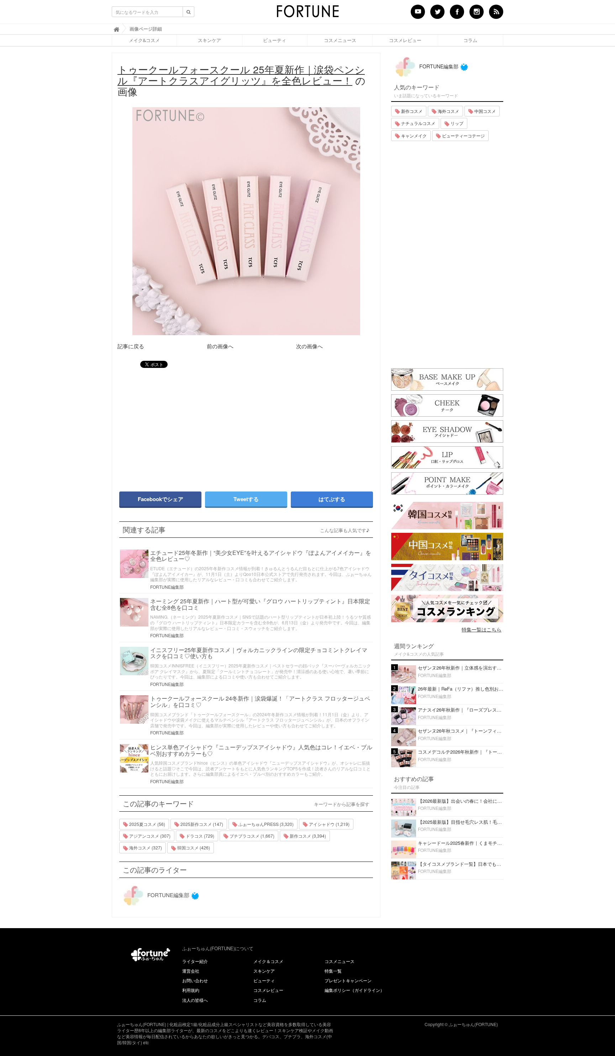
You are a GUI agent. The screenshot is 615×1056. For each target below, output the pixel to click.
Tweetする (246, 499)
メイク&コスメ (144, 40)
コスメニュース (340, 40)
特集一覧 (333, 971)
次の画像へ (309, 346)
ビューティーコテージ (463, 135)
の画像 (241, 80)
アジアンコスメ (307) (149, 836)
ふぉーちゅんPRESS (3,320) (265, 824)
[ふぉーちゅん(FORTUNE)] (307, 13)
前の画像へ (220, 346)
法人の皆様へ (195, 1000)
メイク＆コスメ (268, 961)
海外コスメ (448, 111)
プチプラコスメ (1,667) (251, 836)
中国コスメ (484, 111)
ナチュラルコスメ (417, 123)
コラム (470, 40)
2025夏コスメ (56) (146, 824)
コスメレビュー (405, 40)
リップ (456, 123)
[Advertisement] (179, 426)
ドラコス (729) (199, 836)
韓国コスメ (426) (193, 847)
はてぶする (332, 499)
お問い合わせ (195, 980)
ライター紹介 (195, 961)
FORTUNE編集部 (167, 587)
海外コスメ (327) (145, 847)
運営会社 (190, 971)
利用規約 (190, 990)
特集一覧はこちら (481, 629)
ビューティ (274, 40)
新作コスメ (411, 111)
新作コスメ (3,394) (307, 836)
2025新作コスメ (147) (201, 824)
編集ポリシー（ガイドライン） (354, 990)
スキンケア (209, 40)
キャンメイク (413, 135)
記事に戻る (130, 346)
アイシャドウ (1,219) (328, 824)
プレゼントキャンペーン (348, 980)
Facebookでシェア (160, 499)
